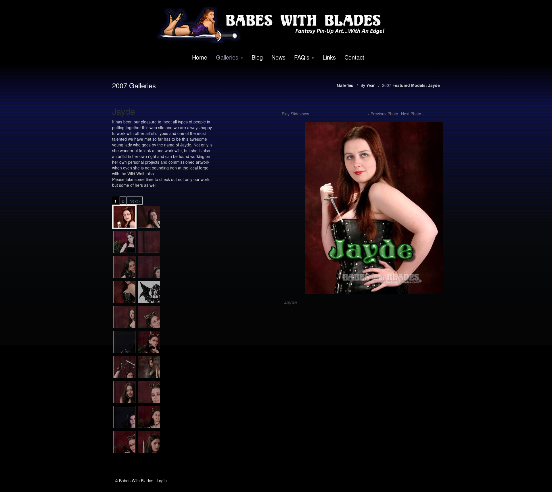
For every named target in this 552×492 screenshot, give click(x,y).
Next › (134, 201)
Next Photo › (412, 114)
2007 (386, 85)
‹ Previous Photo (383, 114)
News (278, 57)
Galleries (227, 57)
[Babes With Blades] (274, 25)
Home (199, 57)
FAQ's (301, 57)
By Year (368, 85)
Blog (257, 57)
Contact (354, 57)
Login (162, 480)
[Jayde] (124, 217)
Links (329, 57)
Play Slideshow (295, 114)
